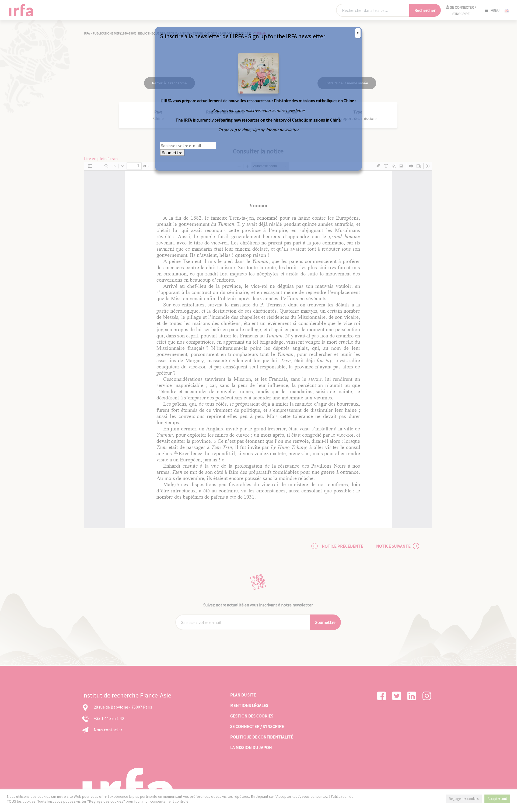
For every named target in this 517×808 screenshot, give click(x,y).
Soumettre (172, 152)
